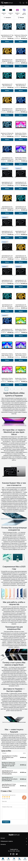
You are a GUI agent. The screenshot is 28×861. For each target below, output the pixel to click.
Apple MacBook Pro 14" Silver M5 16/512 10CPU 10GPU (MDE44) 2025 (7, 282)
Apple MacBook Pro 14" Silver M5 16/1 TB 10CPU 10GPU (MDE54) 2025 (7, 257)
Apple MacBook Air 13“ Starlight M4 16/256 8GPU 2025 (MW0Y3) (7, 208)
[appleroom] (1, 6)
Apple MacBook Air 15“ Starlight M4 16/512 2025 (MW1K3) (21, 306)
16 (21, 389)
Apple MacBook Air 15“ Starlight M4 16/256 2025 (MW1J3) (21, 257)
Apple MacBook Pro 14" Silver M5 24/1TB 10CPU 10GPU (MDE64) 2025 (21, 282)
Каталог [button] (3, 838)
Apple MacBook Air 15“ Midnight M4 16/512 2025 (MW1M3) (7, 331)
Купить (7, 41)
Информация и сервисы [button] (7, 841)
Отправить (6, 821)
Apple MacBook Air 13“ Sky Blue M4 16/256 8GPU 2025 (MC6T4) (7, 37)
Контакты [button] (3, 844)
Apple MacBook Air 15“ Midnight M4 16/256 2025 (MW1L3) (7, 159)
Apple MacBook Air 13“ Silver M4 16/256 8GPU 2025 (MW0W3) (20, 208)
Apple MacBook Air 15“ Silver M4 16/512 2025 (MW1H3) (7, 306)
